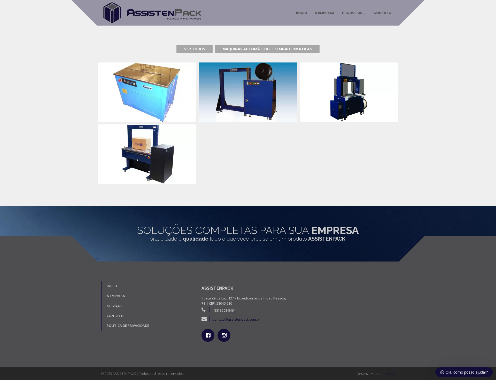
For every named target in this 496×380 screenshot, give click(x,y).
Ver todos (194, 48)
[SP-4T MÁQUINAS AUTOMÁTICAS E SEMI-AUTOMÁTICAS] (147, 92)
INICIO (301, 13)
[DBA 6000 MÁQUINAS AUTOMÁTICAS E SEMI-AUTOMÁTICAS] (147, 154)
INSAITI (390, 373)
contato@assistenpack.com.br (236, 319)
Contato (115, 315)
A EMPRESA (324, 13)
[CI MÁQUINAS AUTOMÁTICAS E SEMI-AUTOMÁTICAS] (349, 92)
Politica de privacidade (128, 325)
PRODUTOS (352, 13)
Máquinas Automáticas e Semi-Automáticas (267, 48)
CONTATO (382, 13)
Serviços (114, 305)
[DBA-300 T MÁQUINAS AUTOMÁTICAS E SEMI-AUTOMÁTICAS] (248, 92)
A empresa (116, 296)
